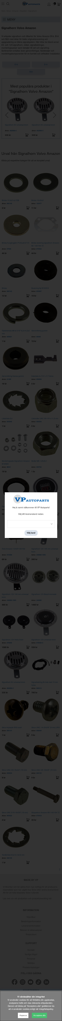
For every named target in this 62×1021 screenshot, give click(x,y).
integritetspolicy (46, 1008)
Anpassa (23, 1015)
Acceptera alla (39, 1015)
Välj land (31, 533)
